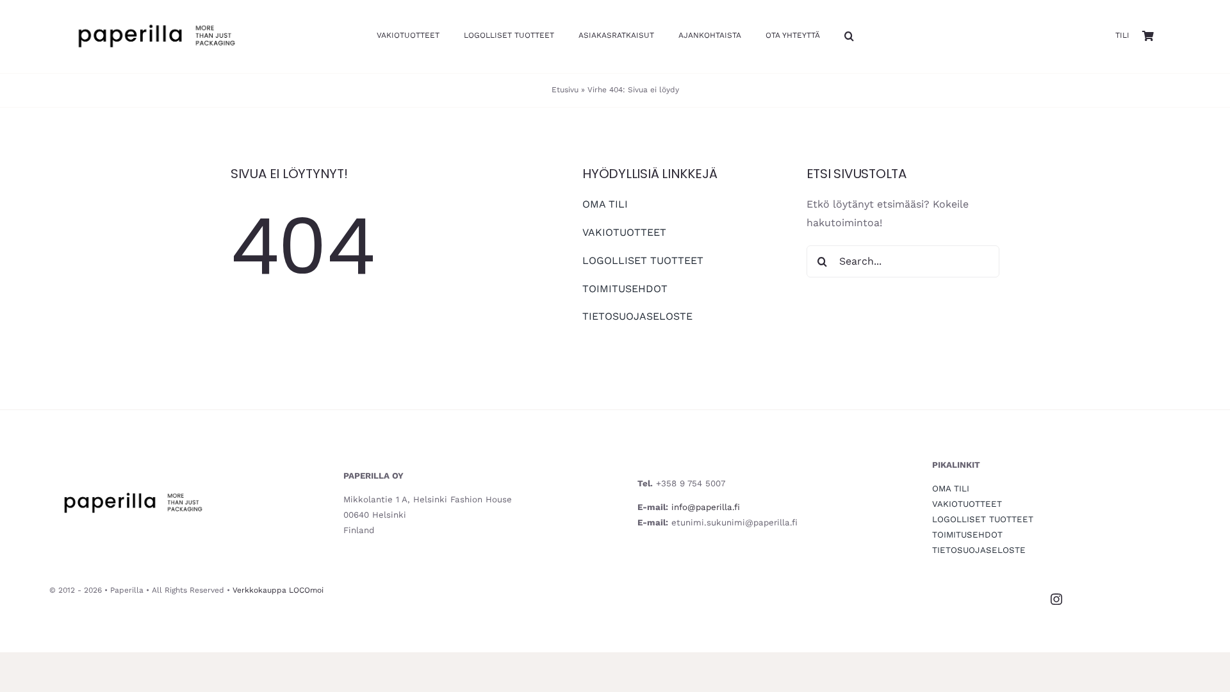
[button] (849, 37)
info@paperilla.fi (705, 507)
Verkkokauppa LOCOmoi (278, 590)
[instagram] (1056, 599)
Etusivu (565, 89)
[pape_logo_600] (156, 15)
